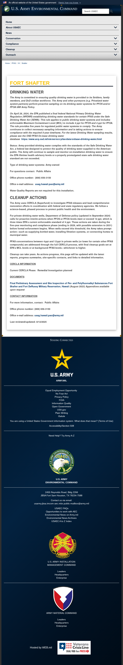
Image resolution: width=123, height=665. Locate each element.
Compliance (12, 43)
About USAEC (13, 27)
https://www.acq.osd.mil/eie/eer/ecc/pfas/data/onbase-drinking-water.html (61, 139)
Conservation (13, 38)
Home (9, 21)
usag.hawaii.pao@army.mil (49, 184)
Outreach (11, 54)
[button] (70, 2)
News (9, 32)
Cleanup (10, 49)
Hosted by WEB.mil (41, 647)
